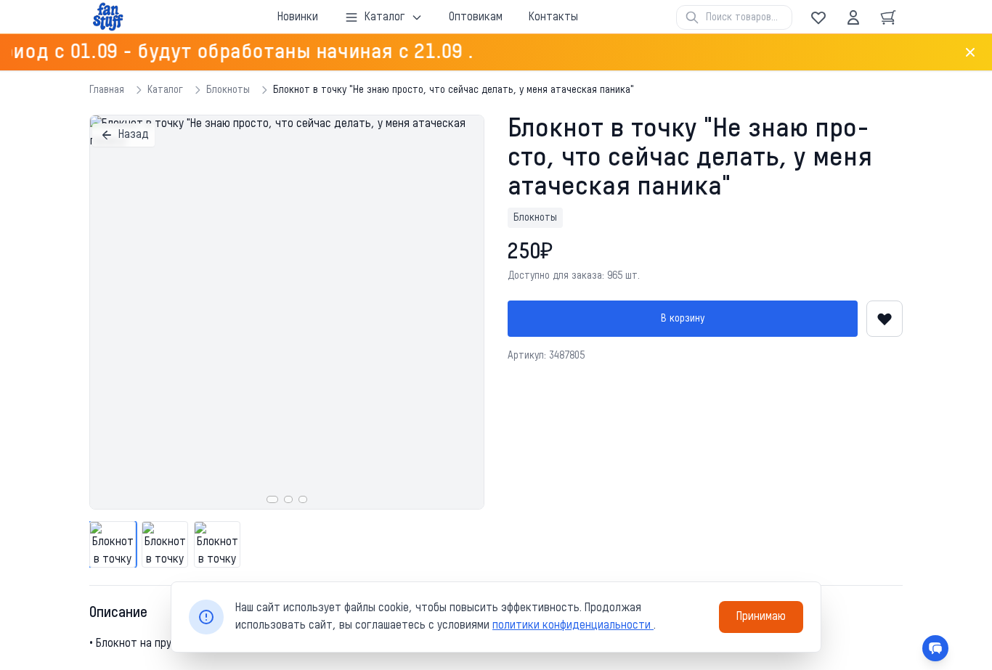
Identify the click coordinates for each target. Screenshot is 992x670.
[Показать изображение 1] (272, 499)
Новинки (297, 17)
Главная (106, 90)
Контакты (553, 17)
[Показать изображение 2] (288, 499)
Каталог (165, 90)
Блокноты (228, 90)
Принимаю (761, 617)
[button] (286, 312)
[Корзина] (888, 17)
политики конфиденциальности (573, 626)
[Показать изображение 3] (302, 499)
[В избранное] (884, 319)
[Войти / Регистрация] (853, 17)
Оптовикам (476, 17)
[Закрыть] (970, 52)
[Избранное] (818, 17)
